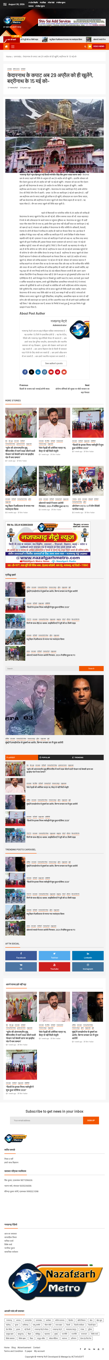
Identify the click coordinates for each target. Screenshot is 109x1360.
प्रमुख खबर (29, 444)
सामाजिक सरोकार (11, 1252)
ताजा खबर (16, 441)
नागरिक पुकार (9, 1248)
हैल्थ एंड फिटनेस (75, 619)
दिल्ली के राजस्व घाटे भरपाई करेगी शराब (34, 387)
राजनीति (64, 1334)
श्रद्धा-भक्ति (41, 1338)
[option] (54, 590)
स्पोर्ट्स (63, 619)
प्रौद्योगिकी (93, 441)
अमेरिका (28, 587)
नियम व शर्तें (8, 1159)
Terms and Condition (13, 1351)
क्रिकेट (70, 1320)
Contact (36, 1347)
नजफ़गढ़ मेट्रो (14, 88)
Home (7, 1347)
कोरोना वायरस (16, 69)
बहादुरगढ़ (59, 619)
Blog (13, 1347)
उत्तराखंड (9, 69)
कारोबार (48, 1320)
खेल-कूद (11, 441)
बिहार (29, 1334)
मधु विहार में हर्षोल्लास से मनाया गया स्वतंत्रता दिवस (45, 639)
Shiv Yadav (23, 461)
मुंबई (70, 587)
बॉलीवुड (37, 1334)
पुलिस (29, 499)
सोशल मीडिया (53, 1338)
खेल (6, 441)
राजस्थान (84, 1334)
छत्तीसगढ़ (25, 1325)
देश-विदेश (47, 441)
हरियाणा (68, 619)
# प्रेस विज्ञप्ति (33, 2)
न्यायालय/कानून (42, 444)
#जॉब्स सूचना (60, 2)
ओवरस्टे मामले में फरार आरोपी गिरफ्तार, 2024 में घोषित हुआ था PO (65, 39)
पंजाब (82, 1329)
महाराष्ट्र (47, 1334)
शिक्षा (31, 1338)
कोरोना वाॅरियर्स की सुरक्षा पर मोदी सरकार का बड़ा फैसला (72, 389)
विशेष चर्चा (8, 1244)
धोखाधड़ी (90, 499)
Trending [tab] (78, 757)
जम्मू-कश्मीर (36, 1325)
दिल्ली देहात (92, 1325)
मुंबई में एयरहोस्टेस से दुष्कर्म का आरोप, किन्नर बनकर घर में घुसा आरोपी (52, 591)
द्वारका (18, 1329)
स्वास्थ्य (30, 6)
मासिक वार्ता (8, 1241)
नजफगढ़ (74, 499)
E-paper (28, 1351)
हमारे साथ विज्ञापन (11, 1162)
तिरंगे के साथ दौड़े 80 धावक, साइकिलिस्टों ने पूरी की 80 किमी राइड (51, 623)
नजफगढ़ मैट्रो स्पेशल (10, 444)
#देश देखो (51, 2)
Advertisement (24, 1347)
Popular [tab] (46, 757)
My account (39, 1351)
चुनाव (16, 1325)
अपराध (40, 499)
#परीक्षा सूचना (40, 6)
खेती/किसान (81, 1320)
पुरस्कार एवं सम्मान (20, 444)
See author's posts (54, 363)
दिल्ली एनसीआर (79, 1325)
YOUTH (29, 619)
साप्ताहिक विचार (10, 1237)
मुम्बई (56, 1334)
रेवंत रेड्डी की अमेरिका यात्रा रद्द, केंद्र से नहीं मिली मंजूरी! (52, 449)
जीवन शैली (47, 1325)
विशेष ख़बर (22, 1338)
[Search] (85, 46)
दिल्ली (68, 1325)
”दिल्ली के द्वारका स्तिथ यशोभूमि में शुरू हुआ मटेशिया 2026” (88, 446)
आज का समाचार (10, 1233)
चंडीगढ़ (8, 1325)
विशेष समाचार (10, 1338)
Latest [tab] (11, 757)
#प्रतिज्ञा (43, 2)
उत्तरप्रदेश (28, 1320)
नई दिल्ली (23, 69)
